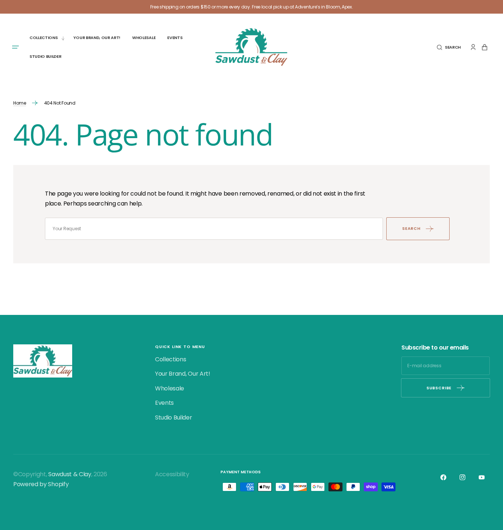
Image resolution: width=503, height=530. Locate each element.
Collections (170, 359)
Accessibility (172, 474)
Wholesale (169, 388)
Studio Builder (173, 417)
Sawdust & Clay (69, 474)
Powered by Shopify (40, 484)
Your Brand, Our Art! (182, 373)
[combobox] (214, 229)
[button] (449, 47)
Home (19, 103)
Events (164, 403)
